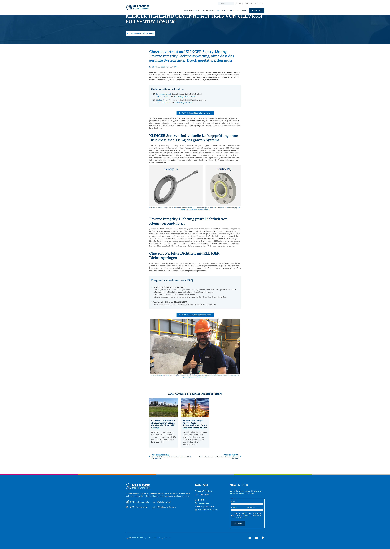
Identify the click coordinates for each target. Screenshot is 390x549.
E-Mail (234, 501)
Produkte (221, 10)
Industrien (207, 10)
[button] (259, 3)
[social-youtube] (256, 538)
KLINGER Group (190, 10)
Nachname (251, 507)
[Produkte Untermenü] (226, 10)
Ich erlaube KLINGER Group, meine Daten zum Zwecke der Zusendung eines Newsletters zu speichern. (247, 515)
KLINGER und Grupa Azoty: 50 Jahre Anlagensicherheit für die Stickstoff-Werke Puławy (195, 424)
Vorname (234, 507)
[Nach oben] (383, 543)
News (244, 10)
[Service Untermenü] (237, 10)
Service (233, 10)
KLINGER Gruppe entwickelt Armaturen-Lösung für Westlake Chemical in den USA (163, 424)
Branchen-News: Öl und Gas (140, 33)
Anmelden (238, 523)
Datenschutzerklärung (155, 538)
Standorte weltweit (202, 495)
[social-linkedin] (249, 538)
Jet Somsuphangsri (163, 94)
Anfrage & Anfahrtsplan (204, 491)
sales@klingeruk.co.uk (183, 102)
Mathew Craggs (162, 100)
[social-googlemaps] (262, 538)
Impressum (167, 538)
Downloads (248, 3)
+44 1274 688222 (163, 102)
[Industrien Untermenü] (213, 10)
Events (238, 3)
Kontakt (258, 10)
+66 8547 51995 (162, 96)
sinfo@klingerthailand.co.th (184, 96)
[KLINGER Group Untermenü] (198, 10)
